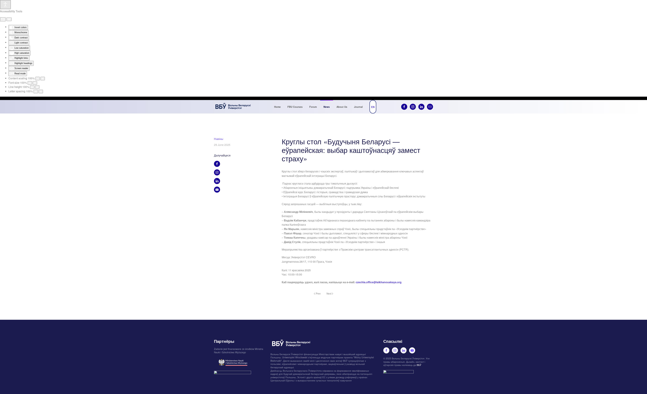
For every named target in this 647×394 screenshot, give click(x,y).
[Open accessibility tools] (5, 4)
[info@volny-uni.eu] (430, 107)
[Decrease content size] (37, 78)
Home (277, 106)
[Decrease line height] (32, 87)
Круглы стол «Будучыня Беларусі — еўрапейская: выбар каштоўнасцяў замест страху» (351, 149)
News (327, 106)
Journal (358, 106)
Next (329, 293)
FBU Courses (295, 106)
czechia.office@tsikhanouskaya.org (379, 282)
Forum (313, 106)
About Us (341, 106)
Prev (318, 293)
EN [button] (373, 107)
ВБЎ (419, 365)
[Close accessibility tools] (9, 19)
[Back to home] (233, 106)
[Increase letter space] (41, 91)
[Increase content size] (42, 78)
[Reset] (3, 19)
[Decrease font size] (30, 83)
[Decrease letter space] (36, 91)
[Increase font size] (35, 83)
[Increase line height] (37, 87)
